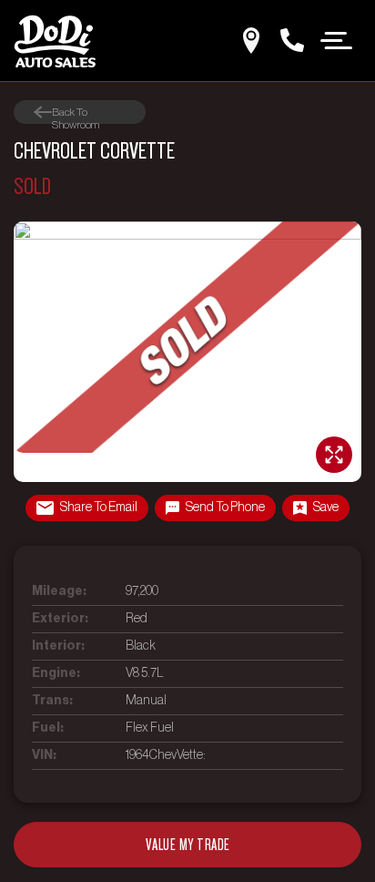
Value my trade (188, 845)
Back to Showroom (75, 112)
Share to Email (98, 507)
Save (326, 507)
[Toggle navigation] (336, 39)
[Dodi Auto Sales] (55, 40)
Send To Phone (225, 507)
